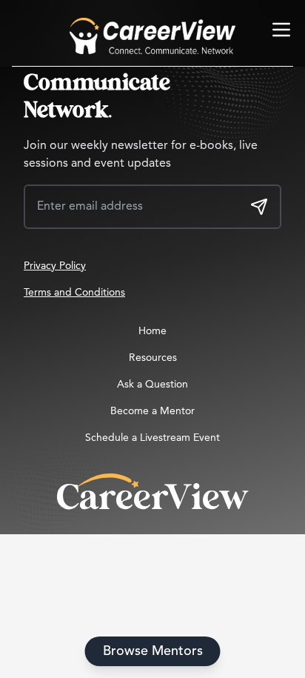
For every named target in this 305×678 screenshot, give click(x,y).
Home (152, 331)
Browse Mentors (153, 651)
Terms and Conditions (74, 293)
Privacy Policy (55, 266)
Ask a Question (152, 384)
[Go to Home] (152, 36)
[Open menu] (281, 29)
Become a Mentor (152, 411)
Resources (153, 358)
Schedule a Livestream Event (152, 438)
